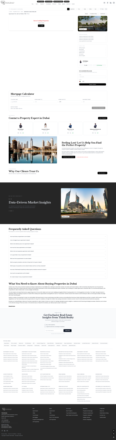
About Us (102, 411)
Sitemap (19, 433)
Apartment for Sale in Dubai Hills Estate (66, 388)
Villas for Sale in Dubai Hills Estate (65, 393)
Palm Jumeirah (14, 343)
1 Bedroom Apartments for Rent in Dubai (84, 355)
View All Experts (102, 118)
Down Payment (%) (38, 99)
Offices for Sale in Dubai (44, 357)
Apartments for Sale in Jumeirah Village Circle (30, 369)
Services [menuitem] (54, 4)
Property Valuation (87, 415)
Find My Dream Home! (68, 157)
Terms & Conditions (12, 433)
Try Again (41, 25)
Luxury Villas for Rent (7, 383)
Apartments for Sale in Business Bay (102, 376)
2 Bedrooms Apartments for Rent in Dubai (84, 357)
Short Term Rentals (54, 417)
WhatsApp (100, 65)
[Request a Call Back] (113, 434)
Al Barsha (58, 345)
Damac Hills (64, 345)
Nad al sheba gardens (81, 390)
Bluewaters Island (59, 343)
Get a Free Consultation (98, 108)
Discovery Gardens (103, 343)
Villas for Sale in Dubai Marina (64, 381)
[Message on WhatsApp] (113, 437)
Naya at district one (80, 392)
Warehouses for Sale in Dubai (45, 364)
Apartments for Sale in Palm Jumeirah (29, 371)
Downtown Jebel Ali (21, 345)
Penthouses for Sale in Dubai (45, 359)
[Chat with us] (113, 430)
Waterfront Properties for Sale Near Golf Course (67, 366)
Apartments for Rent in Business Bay (102, 377)
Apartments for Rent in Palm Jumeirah (84, 377)
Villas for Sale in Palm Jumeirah (83, 381)
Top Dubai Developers (71, 413)
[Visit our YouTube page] (104, 3)
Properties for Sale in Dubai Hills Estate (65, 392)
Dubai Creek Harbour (68, 343)
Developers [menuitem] (48, 4)
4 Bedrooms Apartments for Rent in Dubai (84, 361)
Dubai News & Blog (104, 413)
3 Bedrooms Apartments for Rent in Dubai (84, 359)
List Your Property (49, 1)
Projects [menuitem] (42, 4)
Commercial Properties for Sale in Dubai (47, 366)
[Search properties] (68, 9)
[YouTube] (7, 430)
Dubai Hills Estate (50, 343)
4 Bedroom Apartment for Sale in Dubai (10, 361)
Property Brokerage (87, 411)
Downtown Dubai (77, 343)
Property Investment (88, 413)
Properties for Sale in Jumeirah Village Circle (67, 358)
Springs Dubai (30, 345)
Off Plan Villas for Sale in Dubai (45, 379)
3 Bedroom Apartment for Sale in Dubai (10, 359)
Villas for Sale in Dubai (44, 353)
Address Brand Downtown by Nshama (84, 397)
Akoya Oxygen (13, 345)
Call (86, 65)
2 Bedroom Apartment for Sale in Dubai (10, 357)
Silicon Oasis (6, 345)
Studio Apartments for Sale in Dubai (9, 353)
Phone (80, 79)
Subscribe (67, 330)
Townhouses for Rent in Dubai (101, 359)
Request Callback (92, 84)
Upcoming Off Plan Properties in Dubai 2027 (103, 392)
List (87, 13)
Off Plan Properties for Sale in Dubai (46, 376)
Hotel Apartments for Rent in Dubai (102, 361)
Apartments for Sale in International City (47, 392)
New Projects (69, 411)
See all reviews (102, 173)
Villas (34, 413)
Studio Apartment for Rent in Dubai (83, 353)
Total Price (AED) (14, 99)
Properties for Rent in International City (47, 390)
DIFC (34, 343)
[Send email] (18, 133)
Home (11, 11)
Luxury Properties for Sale (7, 376)
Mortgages (35, 417)
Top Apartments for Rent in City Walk (102, 355)
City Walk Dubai (28, 343)
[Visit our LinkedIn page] (110, 3)
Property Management (38, 419)
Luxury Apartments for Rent (8, 381)
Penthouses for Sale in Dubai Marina (28, 381)
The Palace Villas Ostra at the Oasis (83, 401)
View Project (82, 29)
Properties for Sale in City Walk (27, 390)
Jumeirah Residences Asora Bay (83, 393)
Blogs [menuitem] (59, 4)
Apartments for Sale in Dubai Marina (28, 359)
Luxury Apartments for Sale (8, 377)
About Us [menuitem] (68, 4)
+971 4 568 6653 (4, 420)
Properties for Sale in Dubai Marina (65, 353)
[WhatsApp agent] (23, 133)
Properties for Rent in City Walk (27, 388)
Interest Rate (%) (62, 99)
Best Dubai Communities (72, 415)
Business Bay (37, 345)
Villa (50, 413)
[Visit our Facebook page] (107, 3)
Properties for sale (16, 11)
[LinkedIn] (4, 430)
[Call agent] (21, 133)
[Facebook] (2, 430)
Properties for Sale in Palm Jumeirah (83, 379)
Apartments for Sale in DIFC (27, 353)
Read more (12, 306)
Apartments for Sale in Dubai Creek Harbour (30, 357)
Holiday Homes (86, 417)
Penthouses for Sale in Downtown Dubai (29, 379)
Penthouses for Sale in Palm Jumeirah (29, 383)
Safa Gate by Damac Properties (83, 395)
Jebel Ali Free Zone (72, 345)
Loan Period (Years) (87, 99)
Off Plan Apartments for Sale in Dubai (47, 377)
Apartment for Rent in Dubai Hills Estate (66, 390)
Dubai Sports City (51, 345)
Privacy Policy (4, 433)
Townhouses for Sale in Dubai (45, 355)
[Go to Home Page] (7, 3)
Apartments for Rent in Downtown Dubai (10, 388)
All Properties (36, 421)
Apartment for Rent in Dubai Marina (65, 377)
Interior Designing (87, 419)
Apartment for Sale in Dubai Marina (65, 376)
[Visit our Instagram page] (114, 3)
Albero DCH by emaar (81, 399)
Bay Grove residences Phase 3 (82, 388)
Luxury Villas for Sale (7, 379)
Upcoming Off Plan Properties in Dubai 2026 (103, 390)
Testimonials (103, 417)
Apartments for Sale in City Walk (28, 392)
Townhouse (35, 415)
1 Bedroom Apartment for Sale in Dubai (10, 355)
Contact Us (67, 1)
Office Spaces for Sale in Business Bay (103, 381)
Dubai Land (21, 343)
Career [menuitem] (73, 4)
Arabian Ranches (95, 343)
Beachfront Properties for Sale (64, 360)
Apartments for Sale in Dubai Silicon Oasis (29, 361)
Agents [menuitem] (63, 4)
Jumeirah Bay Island (86, 343)
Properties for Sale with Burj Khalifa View (66, 362)
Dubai (22, 11)
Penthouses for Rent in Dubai (101, 353)
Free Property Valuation (58, 1)
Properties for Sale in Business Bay (102, 379)
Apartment (35, 411)
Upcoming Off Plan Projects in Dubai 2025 (103, 388)
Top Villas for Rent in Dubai (100, 357)
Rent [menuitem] (37, 4)
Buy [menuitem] (32, 4)
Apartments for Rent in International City (47, 388)
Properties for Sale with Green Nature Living (66, 364)
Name (80, 74)
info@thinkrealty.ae (5, 421)
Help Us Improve (41, 1)
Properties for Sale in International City (47, 393)
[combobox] (73, 9)
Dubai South (44, 345)
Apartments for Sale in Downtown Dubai (29, 355)
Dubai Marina (6, 343)
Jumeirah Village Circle (41, 343)
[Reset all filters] (106, 9)
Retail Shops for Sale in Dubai (45, 362)
